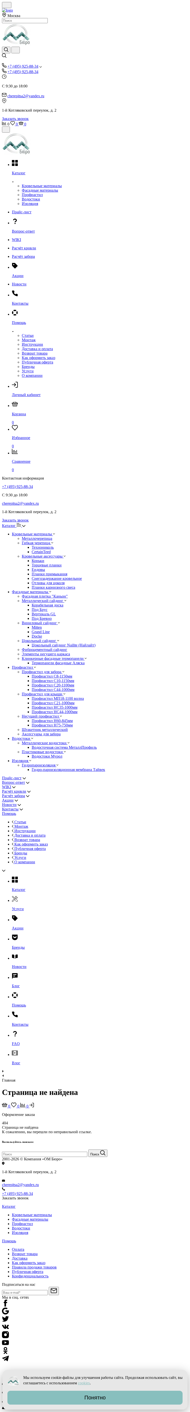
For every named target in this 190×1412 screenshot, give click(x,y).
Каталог (9, 526)
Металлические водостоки (45, 743)
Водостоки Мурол (47, 756)
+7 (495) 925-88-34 (22, 66)
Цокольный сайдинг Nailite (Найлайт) (63, 645)
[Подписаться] (54, 1291)
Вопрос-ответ (13, 782)
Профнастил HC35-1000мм (54, 707)
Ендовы (38, 569)
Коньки (38, 561)
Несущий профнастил (41, 716)
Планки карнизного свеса (53, 587)
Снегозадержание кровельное (57, 578)
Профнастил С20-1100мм (53, 685)
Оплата (18, 1249)
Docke (37, 636)
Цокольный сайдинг (39, 641)
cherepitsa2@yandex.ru (25, 96)
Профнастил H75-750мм (52, 725)
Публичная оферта (37, 362)
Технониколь (43, 547)
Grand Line (41, 632)
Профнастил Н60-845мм (52, 721)
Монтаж (29, 340)
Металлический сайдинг (43, 601)
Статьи (28, 335)
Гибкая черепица (36, 543)
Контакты (10, 809)
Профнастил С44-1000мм (53, 689)
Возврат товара (35, 353)
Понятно (95, 1397)
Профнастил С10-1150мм (53, 681)
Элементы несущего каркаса (46, 654)
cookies (84, 1383)
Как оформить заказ (38, 358)
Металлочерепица (37, 538)
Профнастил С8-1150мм (52, 676)
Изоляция (30, 204)
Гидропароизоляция (39, 765)
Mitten (37, 627)
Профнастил (32, 195)
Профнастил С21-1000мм (53, 703)
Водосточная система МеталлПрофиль (64, 747)
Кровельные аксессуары (43, 556)
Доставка (19, 1258)
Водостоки (31, 199)
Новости (9, 805)
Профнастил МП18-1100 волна (58, 698)
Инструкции (32, 344)
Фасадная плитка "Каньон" (45, 596)
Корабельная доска (47, 605)
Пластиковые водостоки (43, 752)
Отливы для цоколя (48, 583)
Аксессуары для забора (41, 734)
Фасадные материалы (40, 190)
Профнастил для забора (42, 672)
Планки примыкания (49, 574)
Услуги (28, 371)
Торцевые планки (47, 565)
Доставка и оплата (37, 349)
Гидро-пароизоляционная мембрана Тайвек (68, 769)
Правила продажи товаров (34, 1267)
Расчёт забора (13, 796)
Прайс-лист (12, 778)
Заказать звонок (15, 119)
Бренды (28, 366)
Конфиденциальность (30, 1276)
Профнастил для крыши (42, 694)
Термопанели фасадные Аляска (58, 663)
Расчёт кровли (14, 791)
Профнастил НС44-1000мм (54, 712)
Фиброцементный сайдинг (44, 649)
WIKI (6, 787)
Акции (8, 800)
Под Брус (40, 609)
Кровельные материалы (42, 186)
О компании (32, 375)
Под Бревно (42, 618)
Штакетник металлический (45, 729)
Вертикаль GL (44, 614)
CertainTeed (41, 552)
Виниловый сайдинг (40, 623)
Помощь (9, 813)
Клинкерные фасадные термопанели (53, 658)
